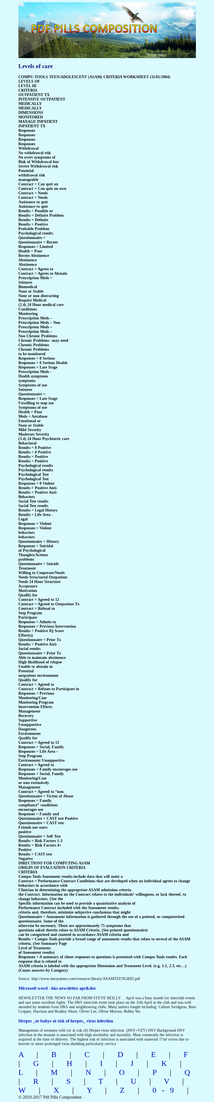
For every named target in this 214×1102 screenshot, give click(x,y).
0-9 (165, 1090)
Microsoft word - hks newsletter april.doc (57, 988)
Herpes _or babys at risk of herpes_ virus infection (65, 1021)
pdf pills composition (106, 22)
